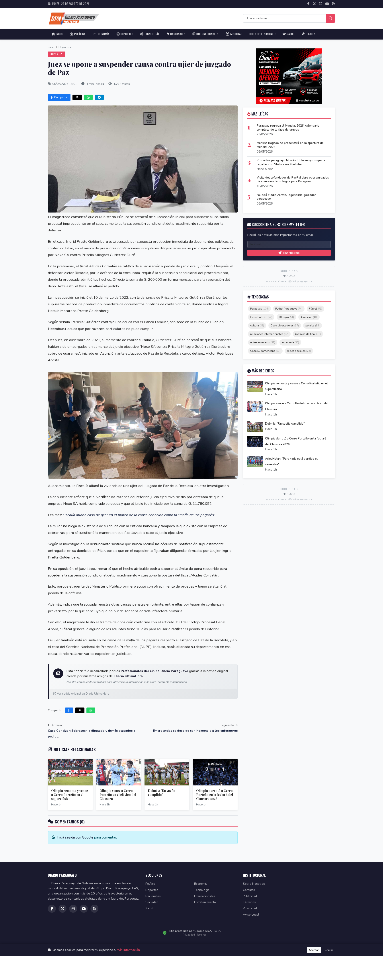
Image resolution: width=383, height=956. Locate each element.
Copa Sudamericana (265, 351)
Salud (290, 34)
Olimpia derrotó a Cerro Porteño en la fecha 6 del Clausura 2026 (214, 795)
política (312, 325)
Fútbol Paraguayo (288, 308)
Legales (310, 34)
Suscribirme (291, 253)
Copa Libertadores (285, 325)
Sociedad (235, 34)
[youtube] (327, 4)
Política (80, 34)
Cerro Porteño (261, 317)
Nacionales (178, 34)
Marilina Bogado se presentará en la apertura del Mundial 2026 (290, 145)
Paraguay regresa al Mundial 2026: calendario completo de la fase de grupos (288, 127)
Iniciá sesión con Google (75, 837)
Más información (128, 950)
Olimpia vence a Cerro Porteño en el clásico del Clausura (118, 795)
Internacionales (207, 34)
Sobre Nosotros (254, 884)
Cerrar (329, 950)
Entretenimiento (264, 34)
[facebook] (308, 4)
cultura (257, 325)
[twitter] (314, 4)
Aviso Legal (251, 914)
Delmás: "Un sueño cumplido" (161, 793)
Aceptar (314, 950)
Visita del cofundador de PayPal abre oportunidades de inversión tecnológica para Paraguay (293, 179)
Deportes (126, 34)
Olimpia (286, 317)
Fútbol (315, 308)
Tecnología (152, 34)
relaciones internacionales (269, 334)
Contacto (249, 890)
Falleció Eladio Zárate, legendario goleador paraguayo (286, 197)
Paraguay (259, 308)
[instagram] (320, 4)
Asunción (309, 317)
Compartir (60, 97)
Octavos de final (308, 334)
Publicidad (250, 896)
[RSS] (333, 4)
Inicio (59, 34)
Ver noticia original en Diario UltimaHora (83, 694)
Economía (103, 34)
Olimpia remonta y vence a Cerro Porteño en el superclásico (69, 795)
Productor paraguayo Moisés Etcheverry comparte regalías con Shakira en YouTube (291, 162)
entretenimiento (262, 342)
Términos (249, 902)
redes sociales (299, 351)
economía (290, 342)
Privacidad (250, 908)
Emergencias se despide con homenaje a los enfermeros (195, 731)
